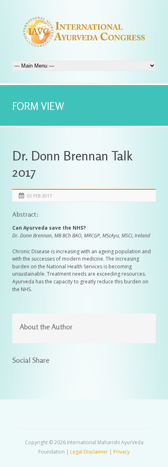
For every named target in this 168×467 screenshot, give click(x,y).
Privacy (121, 451)
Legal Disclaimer (89, 451)
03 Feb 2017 (39, 196)
